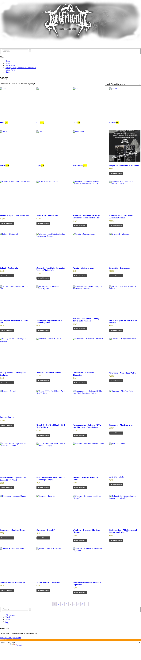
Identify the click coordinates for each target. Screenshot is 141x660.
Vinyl (8, 617)
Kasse (8, 72)
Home (8, 61)
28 (78, 604)
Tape (7, 624)
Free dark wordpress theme (10, 638)
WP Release (10, 65)
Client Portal (10, 70)
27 (74, 604)
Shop (8, 63)
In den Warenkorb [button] (116, 173)
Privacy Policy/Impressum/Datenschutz (21, 68)
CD (7, 622)
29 (82, 604)
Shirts (8, 619)
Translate (18, 645)
